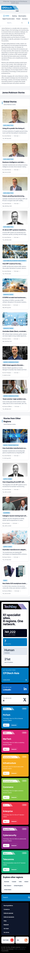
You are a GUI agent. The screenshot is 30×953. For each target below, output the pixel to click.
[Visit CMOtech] (11, 733)
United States (7, 889)
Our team (6, 928)
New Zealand (7, 885)
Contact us (7, 909)
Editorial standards (9, 917)
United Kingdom (18, 885)
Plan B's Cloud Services (7, 949)
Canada (14, 881)
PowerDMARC (5, 950)
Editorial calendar (8, 913)
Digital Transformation (8, 19)
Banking (14, 16)
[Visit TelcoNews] (11, 853)
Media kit (14, 725)
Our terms (6, 932)
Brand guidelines (8, 905)
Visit (5, 725)
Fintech (18, 19)
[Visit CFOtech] (11, 709)
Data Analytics (22, 16)
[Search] (22, 23)
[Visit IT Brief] (11, 805)
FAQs (5, 921)
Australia (6, 881)
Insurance (25, 19)
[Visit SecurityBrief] (11, 829)
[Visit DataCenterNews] (11, 757)
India (20, 881)
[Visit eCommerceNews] (11, 781)
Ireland (26, 881)
